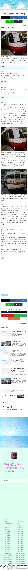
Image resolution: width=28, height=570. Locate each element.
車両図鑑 (7, 529)
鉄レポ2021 (20, 535)
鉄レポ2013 (20, 543)
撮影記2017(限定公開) (7, 563)
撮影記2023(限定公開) (7, 557)
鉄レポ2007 (20, 549)
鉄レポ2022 (7, 535)
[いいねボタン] (2, 258)
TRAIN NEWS (21, 521)
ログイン (15, 409)
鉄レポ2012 (7, 545)
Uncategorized (5, 294)
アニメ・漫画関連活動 (7, 523)
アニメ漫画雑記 (7, 553)
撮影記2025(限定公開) (7, 555)
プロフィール (21, 517)
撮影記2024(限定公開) (20, 555)
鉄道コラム (7, 521)
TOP (7, 517)
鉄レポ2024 (7, 533)
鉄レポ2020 (7, 537)
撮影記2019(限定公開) (7, 561)
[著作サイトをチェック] (7, 312)
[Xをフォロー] (20, 312)
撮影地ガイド (21, 529)
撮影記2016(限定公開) (20, 563)
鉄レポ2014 (7, 543)
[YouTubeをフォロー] (7, 315)
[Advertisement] (14, 278)
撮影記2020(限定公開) (20, 559)
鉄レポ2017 (20, 539)
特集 (21, 519)
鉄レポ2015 (20, 541)
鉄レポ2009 (20, 547)
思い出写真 (20, 551)
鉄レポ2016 (7, 541)
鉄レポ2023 (20, 533)
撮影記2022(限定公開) (7, 559)
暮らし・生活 (21, 523)
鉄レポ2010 (7, 547)
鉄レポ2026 (7, 531)
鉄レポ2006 (7, 551)
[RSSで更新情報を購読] (14, 318)
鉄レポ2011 (20, 545)
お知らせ (7, 519)
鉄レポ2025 (20, 531)
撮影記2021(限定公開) (20, 557)
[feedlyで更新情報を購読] (20, 315)
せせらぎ (14, 460)
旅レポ (20, 525)
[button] (18, 21)
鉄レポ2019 (20, 537)
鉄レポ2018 (7, 539)
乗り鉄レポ (7, 527)
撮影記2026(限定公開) (20, 553)
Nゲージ (7, 525)
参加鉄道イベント (21, 527)
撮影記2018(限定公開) (20, 561)
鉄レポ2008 (7, 549)
